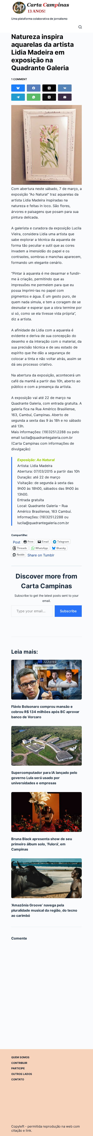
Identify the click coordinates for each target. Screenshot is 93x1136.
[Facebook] (33, 88)
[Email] (65, 97)
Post (16, 541)
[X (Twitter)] (49, 88)
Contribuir (19, 1063)
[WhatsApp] (33, 97)
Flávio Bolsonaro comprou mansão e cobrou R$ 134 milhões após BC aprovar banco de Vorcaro (45, 711)
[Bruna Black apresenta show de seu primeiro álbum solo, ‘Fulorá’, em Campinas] (46, 812)
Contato (17, 1079)
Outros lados (21, 1074)
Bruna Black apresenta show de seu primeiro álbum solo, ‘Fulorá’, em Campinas (41, 844)
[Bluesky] (18, 88)
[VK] (65, 88)
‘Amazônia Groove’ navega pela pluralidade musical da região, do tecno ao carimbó (44, 910)
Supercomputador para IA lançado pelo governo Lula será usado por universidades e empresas (44, 777)
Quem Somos (20, 1057)
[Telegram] (18, 97)
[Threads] (49, 97)
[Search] (80, 27)
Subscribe (68, 611)
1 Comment (19, 79)
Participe (18, 1068)
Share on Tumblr (40, 554)
